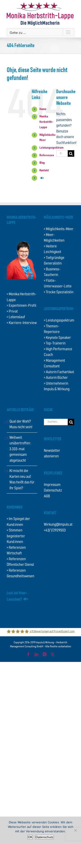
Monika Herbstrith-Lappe (46, 122)
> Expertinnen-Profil (21, 306)
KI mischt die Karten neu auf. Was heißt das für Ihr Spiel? (21, 479)
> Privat (12, 311)
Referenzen (46, 155)
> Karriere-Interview (22, 323)
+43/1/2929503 (55, 530)
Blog (42, 162)
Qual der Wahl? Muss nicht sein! (20, 424)
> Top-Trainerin (54, 343)
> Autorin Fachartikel (59, 372)
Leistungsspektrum (51, 147)
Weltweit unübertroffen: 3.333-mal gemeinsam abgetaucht (20, 449)
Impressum (52, 485)
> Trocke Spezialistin (58, 292)
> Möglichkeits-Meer (58, 229)
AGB (47, 496)
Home (42, 109)
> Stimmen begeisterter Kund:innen (16, 536)
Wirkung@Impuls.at (58, 525)
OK (30, 837)
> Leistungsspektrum (59, 320)
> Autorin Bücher (56, 378)
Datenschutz (53, 490)
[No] (75, 830)
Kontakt (44, 170)
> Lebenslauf (16, 317)
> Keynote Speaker (57, 338)
